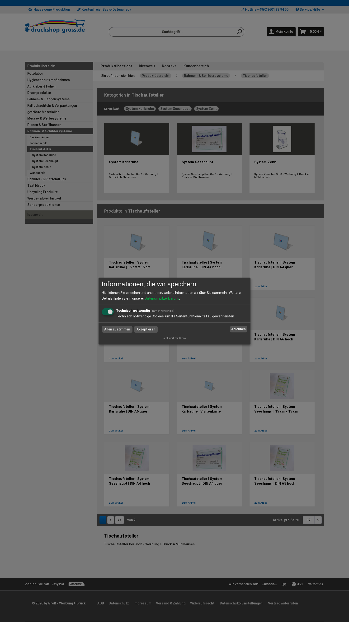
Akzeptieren (146, 329)
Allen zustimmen (117, 329)
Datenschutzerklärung (162, 298)
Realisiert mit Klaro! (174, 338)
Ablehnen (238, 329)
